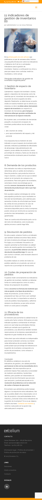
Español (26, 1)
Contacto (7, 474)
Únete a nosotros (10, 470)
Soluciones (8, 466)
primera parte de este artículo (18, 57)
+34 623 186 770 (11, 2)
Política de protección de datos (15, 452)
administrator (11, 25)
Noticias (29, 25)
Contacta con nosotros (26, 403)
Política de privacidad (25, 450)
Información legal (10, 450)
